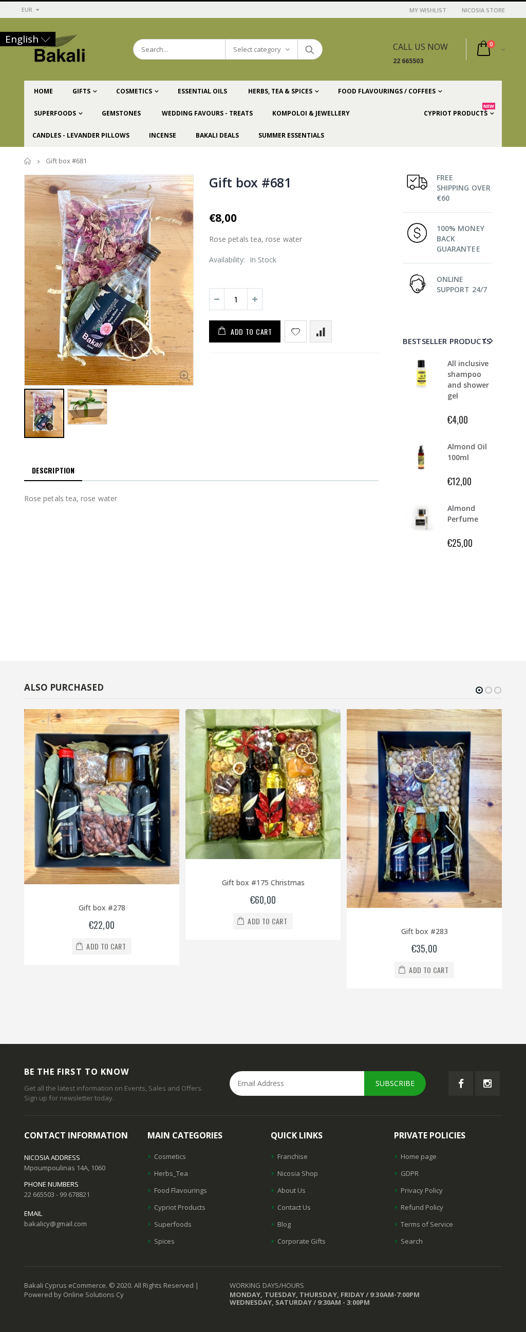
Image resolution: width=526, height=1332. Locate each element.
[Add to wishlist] (296, 331)
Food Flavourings (180, 1190)
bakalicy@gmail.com (55, 1223)
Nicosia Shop (297, 1173)
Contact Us (294, 1207)
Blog (284, 1224)
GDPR (410, 1173)
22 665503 (408, 60)
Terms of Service (427, 1224)
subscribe (395, 1083)
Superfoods (173, 1224)
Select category (257, 49)
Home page (419, 1156)
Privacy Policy (422, 1190)
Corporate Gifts (301, 1241)
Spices (164, 1241)
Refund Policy (422, 1207)
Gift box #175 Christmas (263, 882)
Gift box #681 (250, 182)
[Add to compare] (321, 331)
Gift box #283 (424, 931)
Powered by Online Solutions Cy (74, 1294)
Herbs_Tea (171, 1173)
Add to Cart (251, 331)
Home (28, 161)
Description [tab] (53, 470)
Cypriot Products (179, 1207)
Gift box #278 (102, 907)
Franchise (292, 1156)
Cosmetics (170, 1156)
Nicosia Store (483, 10)
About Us (291, 1190)
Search (309, 49)
